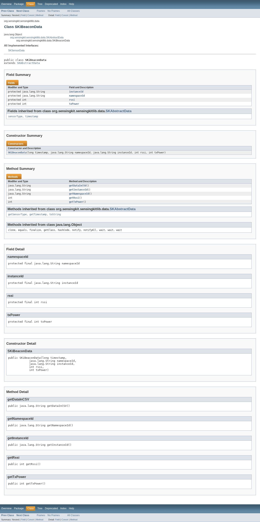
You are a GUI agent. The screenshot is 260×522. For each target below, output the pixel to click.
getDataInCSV (77, 185)
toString (55, 214)
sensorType (15, 116)
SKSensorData (16, 50)
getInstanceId (78, 189)
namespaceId (77, 95)
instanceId (76, 91)
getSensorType (17, 214)
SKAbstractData (28, 63)
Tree (39, 4)
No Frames (54, 11)
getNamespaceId (79, 193)
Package (19, 4)
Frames (41, 11)
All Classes (73, 11)
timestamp (31, 116)
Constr (30, 15)
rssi (72, 99)
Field (23, 15)
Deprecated (51, 4)
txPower (74, 103)
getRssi (74, 197)
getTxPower (76, 201)
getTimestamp (38, 214)
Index (63, 4)
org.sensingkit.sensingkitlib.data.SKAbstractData (37, 37)
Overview (6, 4)
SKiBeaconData (17, 152)
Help (71, 4)
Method (39, 15)
